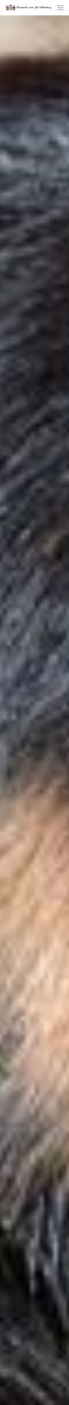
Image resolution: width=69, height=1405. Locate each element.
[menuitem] (58, 7)
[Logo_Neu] (28, 7)
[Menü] (58, 7)
